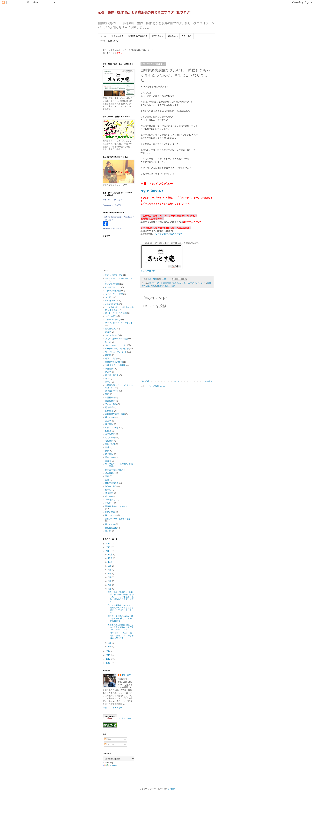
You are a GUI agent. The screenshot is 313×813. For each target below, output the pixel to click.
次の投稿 (145, 381)
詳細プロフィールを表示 (113, 707)
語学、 (108, 382)
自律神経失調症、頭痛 (166, 286)
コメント (110, 744)
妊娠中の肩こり (112, 483)
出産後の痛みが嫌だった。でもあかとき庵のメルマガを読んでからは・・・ (121, 627)
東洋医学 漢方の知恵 (114, 470)
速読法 (108, 461)
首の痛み (109, 424)
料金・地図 (187, 36)
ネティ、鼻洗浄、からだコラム (119, 323)
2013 (108, 655)
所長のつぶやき (112, 427)
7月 (110, 573)
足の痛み (109, 454)
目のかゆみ (110, 524)
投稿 (108, 739)
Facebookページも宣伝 (112, 205)
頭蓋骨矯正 (110, 473)
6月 (110, 577)
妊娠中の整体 (111, 486)
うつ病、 (109, 297)
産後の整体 (110, 401)
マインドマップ (112, 335)
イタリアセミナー (113, 287)
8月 (110, 570)
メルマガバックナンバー (196, 283)
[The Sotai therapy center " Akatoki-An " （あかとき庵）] (105, 226)
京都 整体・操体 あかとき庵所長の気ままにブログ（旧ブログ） (145, 12)
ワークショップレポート (116, 352)
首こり (108, 421)
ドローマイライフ (113, 320)
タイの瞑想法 (111, 316)
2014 (108, 651)
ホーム (103, 36)
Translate (113, 766)
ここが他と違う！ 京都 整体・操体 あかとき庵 (167, 283)
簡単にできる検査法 (114, 362)
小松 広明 (126, 675)
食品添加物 (110, 434)
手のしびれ (110, 417)
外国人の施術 (111, 358)
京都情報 (109, 368)
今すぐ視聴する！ (152, 191)
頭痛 (107, 476)
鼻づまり (109, 493)
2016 (108, 547)
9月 (110, 566)
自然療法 (109, 411)
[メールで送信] (173, 279)
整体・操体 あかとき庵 (112, 200)
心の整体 (109, 441)
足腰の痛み (110, 457)
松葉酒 (108, 431)
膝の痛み (109, 496)
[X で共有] (179, 279)
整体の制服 (110, 444)
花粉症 (108, 355)
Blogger (171, 789)
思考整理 (109, 407)
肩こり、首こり (112, 375)
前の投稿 (208, 381)
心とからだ (110, 437)
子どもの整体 (111, 404)
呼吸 (107, 378)
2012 (108, 659)
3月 (110, 589)
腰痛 (107, 394)
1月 (110, 646)
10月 (110, 562)
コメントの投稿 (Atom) (155, 386)
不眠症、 (109, 503)
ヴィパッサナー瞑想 (114, 294)
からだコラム (111, 300)
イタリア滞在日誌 (113, 290)
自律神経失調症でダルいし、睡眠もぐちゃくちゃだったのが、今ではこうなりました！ (121, 609)
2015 (108, 551)
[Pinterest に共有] (185, 279)
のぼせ (108, 332)
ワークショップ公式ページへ (169, 234)
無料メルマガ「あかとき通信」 (119, 519)
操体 (107, 451)
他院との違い (158, 36)
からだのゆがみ (112, 304)
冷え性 (108, 531)
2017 (108, 543)
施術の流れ (173, 36)
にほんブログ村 (148, 271)
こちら (119, 53)
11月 (110, 558)
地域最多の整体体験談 (138, 36)
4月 (110, 585)
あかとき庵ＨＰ (117, 36)
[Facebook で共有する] (182, 279)
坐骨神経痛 (110, 397)
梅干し (108, 490)
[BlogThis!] (176, 279)
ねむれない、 (111, 329)
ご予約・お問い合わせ (110, 41)
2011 (108, 663)
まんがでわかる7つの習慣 (116, 338)
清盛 (107, 447)
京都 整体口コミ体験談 (115, 365)
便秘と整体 (110, 512)
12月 (110, 554)
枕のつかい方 (111, 515)
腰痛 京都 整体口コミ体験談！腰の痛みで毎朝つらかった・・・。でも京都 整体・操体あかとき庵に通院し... (121, 597)
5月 (110, 581)
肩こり (108, 372)
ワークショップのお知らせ (117, 348)
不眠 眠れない (111, 500)
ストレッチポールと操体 (116, 313)
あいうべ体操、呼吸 (114, 275)
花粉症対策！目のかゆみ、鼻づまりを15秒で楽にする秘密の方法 (120, 618)
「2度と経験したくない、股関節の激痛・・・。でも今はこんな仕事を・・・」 (121, 635)
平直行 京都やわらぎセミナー (118, 506)
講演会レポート (112, 391)
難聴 (107, 480)
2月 (110, 643)
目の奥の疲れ (111, 528)
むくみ (108, 342)
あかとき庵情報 (112, 284)
